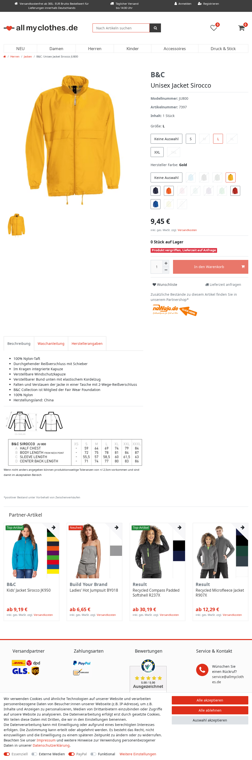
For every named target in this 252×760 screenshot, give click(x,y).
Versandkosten (187, 230)
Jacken (28, 56)
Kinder (132, 48)
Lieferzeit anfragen (225, 284)
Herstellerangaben (87, 343)
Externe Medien (52, 754)
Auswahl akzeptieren (210, 720)
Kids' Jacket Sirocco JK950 (29, 590)
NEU (20, 48)
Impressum (46, 740)
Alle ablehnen (210, 710)
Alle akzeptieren (210, 700)
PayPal (81, 754)
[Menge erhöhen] (165, 263)
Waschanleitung (51, 343)
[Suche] (155, 27)
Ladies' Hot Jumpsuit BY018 (94, 590)
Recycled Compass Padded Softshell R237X (156, 593)
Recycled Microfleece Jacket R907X (220, 593)
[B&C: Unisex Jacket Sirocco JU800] (73, 437)
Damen (56, 48)
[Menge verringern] (165, 270)
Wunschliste (166, 284)
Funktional (106, 754)
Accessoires (175, 48)
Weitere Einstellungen (138, 754)
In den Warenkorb (209, 266)
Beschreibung (19, 343)
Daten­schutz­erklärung (51, 745)
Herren (94, 48)
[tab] (19, 343)
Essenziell (20, 754)
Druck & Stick (223, 48)
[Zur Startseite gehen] (4, 56)
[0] (243, 29)
